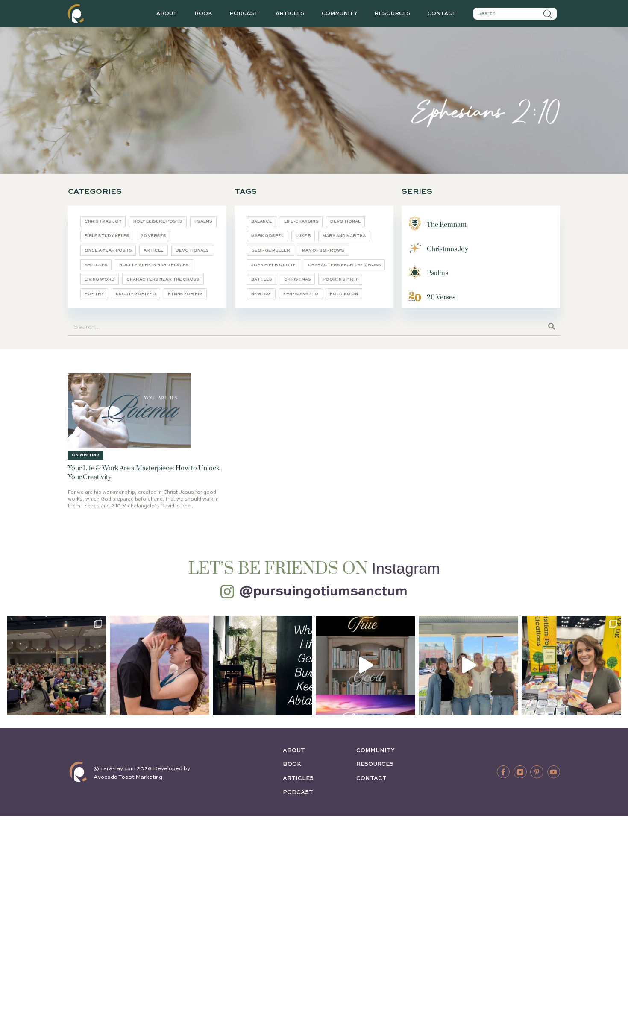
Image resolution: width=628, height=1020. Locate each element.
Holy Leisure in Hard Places (154, 265)
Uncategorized (136, 294)
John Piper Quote (273, 265)
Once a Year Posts (108, 250)
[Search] (548, 14)
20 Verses (153, 236)
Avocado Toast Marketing (128, 777)
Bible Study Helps (107, 236)
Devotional (345, 221)
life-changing (301, 221)
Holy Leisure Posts (157, 221)
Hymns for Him (185, 294)
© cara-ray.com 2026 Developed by (142, 768)
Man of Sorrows (323, 250)
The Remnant (447, 225)
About (166, 13)
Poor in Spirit (340, 279)
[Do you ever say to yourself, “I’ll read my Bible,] (262, 665)
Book (203, 13)
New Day (261, 294)
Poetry (94, 294)
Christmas (297, 279)
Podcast (243, 13)
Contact (442, 13)
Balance (261, 221)
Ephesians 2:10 (300, 294)
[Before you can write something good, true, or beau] (365, 665)
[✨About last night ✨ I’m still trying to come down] (56, 665)
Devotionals (192, 250)
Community (339, 13)
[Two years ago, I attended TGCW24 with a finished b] (571, 665)
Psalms (203, 221)
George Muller (270, 250)
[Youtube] (553, 771)
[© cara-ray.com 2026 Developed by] (78, 772)
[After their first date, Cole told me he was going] (159, 665)
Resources (392, 13)
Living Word (100, 279)
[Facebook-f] (503, 771)
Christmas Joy (103, 221)
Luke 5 (303, 236)
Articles (290, 13)
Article (154, 250)
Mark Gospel (267, 236)
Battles (261, 279)
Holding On (344, 294)
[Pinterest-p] (536, 771)
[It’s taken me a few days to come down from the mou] (468, 665)
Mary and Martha (344, 236)
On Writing (86, 455)
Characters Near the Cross (163, 279)
